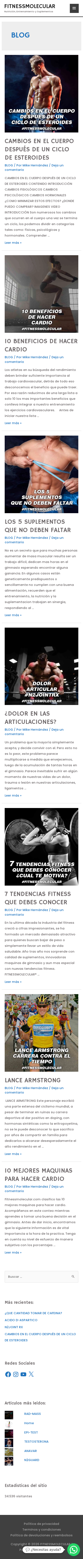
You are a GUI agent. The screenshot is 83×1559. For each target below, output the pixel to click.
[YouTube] (23, 1374)
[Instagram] (15, 1374)
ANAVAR (30, 1451)
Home (29, 1423)
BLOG (9, 165)
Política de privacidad (41, 1524)
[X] (31, 1374)
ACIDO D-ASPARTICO (21, 1320)
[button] (73, 1549)
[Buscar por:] (41, 1277)
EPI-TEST (31, 1432)
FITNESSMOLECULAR (29, 6)
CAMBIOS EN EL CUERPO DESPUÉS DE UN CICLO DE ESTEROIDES (39, 149)
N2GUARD (31, 1460)
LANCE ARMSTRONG (33, 1080)
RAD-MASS (32, 1414)
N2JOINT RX (14, 1327)
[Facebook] (8, 1374)
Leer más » (13, 243)
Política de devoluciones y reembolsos (41, 1535)
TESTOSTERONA (36, 1441)
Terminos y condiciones (41, 1529)
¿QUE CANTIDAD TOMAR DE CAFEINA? (33, 1313)
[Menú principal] (74, 8)
